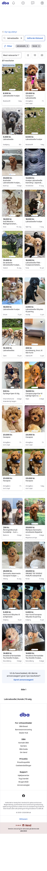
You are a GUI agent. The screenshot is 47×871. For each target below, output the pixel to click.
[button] (8, 46)
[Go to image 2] (33, 89)
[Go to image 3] (34, 89)
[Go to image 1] (32, 89)
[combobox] (13, 38)
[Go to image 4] (35, 89)
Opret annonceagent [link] (23, 859)
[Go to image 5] (36, 89)
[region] (12, 77)
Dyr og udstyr (11, 31)
